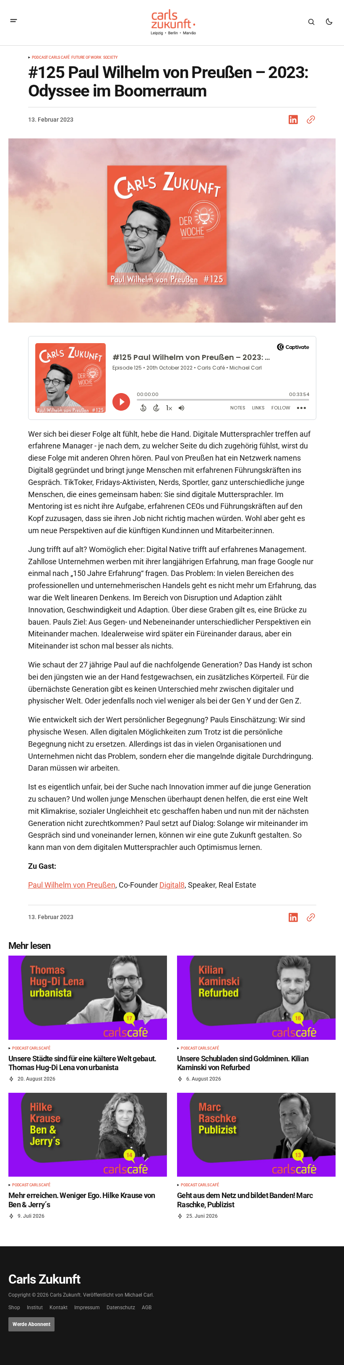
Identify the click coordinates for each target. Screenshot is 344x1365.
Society (110, 58)
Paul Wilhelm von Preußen (71, 884)
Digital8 (172, 884)
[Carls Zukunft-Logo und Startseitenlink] (172, 22)
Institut (35, 1307)
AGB (146, 1307)
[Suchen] (311, 22)
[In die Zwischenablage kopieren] (309, 119)
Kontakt (59, 1307)
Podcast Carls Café (51, 58)
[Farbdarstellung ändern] (329, 22)
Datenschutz (121, 1307)
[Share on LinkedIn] (295, 119)
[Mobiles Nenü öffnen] (13, 22)
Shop (14, 1307)
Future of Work (86, 58)
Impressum (87, 1307)
